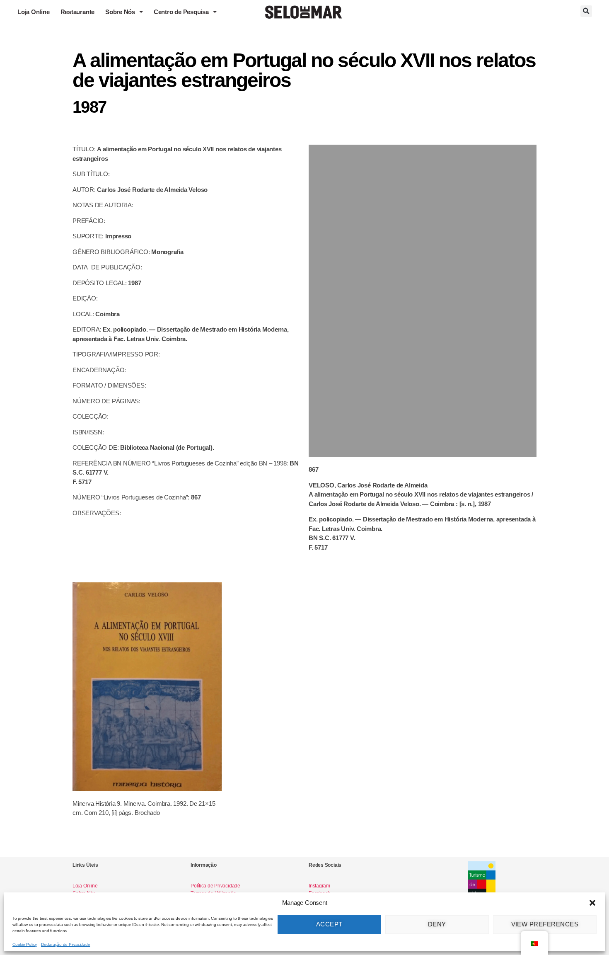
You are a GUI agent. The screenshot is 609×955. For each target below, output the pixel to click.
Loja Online (33, 11)
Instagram (319, 886)
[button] (592, 903)
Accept (329, 924)
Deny (437, 924)
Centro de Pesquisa (181, 11)
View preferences (545, 924)
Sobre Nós (120, 11)
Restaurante (77, 11)
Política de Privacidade (215, 886)
